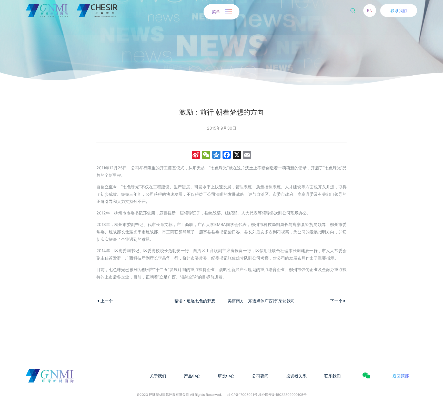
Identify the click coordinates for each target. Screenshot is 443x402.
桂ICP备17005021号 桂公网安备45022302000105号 (267, 395)
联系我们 (398, 10)
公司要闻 (260, 375)
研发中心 (226, 375)
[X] (237, 155)
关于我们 (158, 375)
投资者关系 (296, 375)
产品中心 (192, 375)
